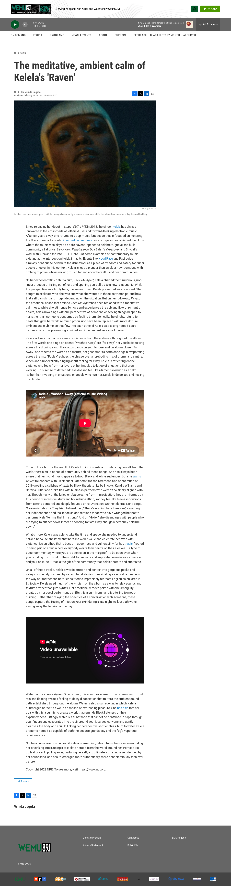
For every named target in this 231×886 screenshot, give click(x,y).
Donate (211, 9)
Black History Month (165, 35)
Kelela (116, 226)
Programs (57, 35)
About (103, 35)
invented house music (78, 240)
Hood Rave (105, 258)
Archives (189, 35)
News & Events (82, 35)
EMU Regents (179, 838)
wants (137, 476)
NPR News (20, 53)
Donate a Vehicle (92, 838)
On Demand (18, 35)
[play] (15, 25)
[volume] (25, 24)
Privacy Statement (93, 845)
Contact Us (133, 838)
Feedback (140, 35)
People (38, 35)
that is (128, 543)
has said (122, 708)
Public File (133, 845)
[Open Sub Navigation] (28, 35)
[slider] (30, 24)
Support (120, 35)
